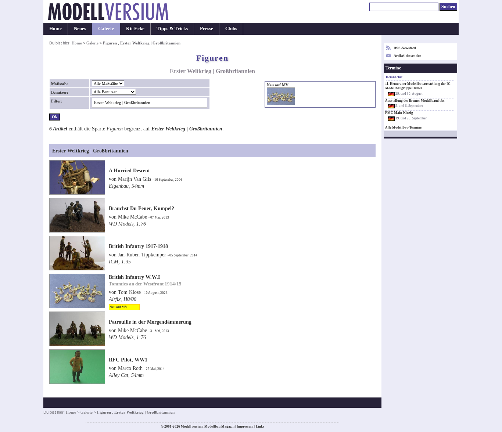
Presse (206, 28)
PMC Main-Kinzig (399, 113)
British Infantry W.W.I (134, 277)
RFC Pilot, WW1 (128, 360)
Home (55, 28)
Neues (80, 28)
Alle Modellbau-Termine (403, 127)
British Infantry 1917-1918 (138, 246)
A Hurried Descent (129, 170)
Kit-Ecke (135, 28)
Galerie (106, 28)
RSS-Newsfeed (405, 48)
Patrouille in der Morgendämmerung (150, 322)
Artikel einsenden (408, 56)
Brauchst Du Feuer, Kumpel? (141, 208)
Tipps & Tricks (172, 28)
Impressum (245, 426)
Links (260, 426)
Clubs (231, 28)
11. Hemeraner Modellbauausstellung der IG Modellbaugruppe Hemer (418, 86)
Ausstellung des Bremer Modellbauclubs (415, 100)
